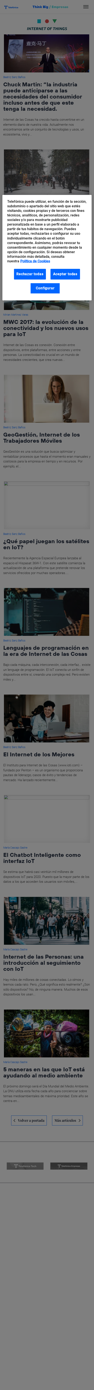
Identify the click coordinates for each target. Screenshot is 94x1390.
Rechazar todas (29, 274)
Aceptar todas (65, 274)
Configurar (45, 288)
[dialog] (47, 247)
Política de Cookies (35, 261)
